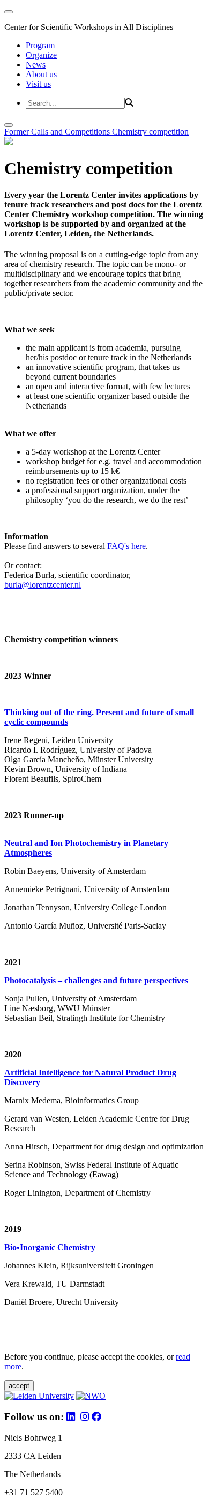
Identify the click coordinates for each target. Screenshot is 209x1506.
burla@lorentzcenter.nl (42, 584)
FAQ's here (126, 546)
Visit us (38, 83)
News (36, 64)
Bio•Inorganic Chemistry (49, 1247)
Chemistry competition (150, 131)
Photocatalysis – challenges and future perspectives (96, 980)
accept (19, 1386)
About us (41, 74)
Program (40, 45)
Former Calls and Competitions (58, 131)
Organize (41, 55)
